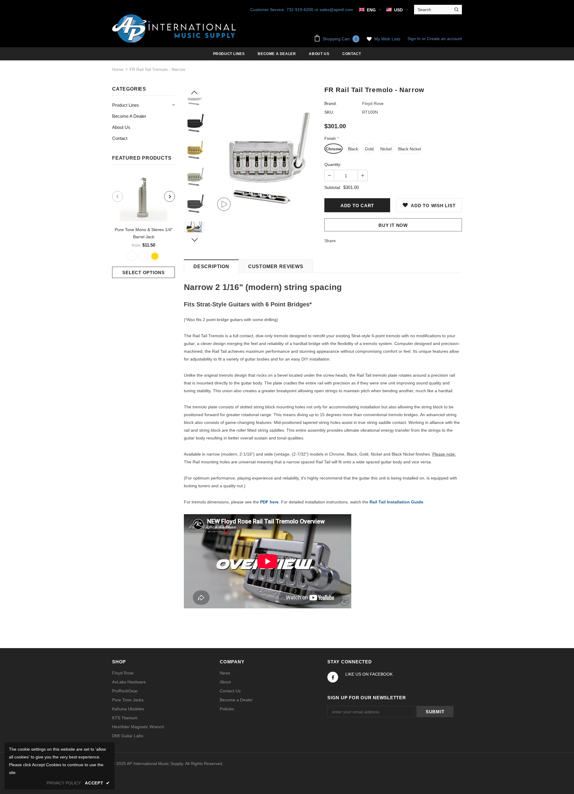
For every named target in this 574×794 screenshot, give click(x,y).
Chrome (333, 148)
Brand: (330, 103)
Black (353, 148)
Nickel (386, 148)
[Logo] (175, 28)
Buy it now (393, 225)
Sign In (414, 38)
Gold (369, 148)
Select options (143, 272)
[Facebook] (332, 677)
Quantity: (332, 164)
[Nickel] (132, 256)
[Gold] (154, 256)
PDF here (269, 502)
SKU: (329, 112)
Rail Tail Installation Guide (396, 502)
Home (117, 69)
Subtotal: (332, 187)
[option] (143, 226)
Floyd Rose (373, 103)
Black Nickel (409, 148)
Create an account (444, 38)
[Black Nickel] (143, 256)
